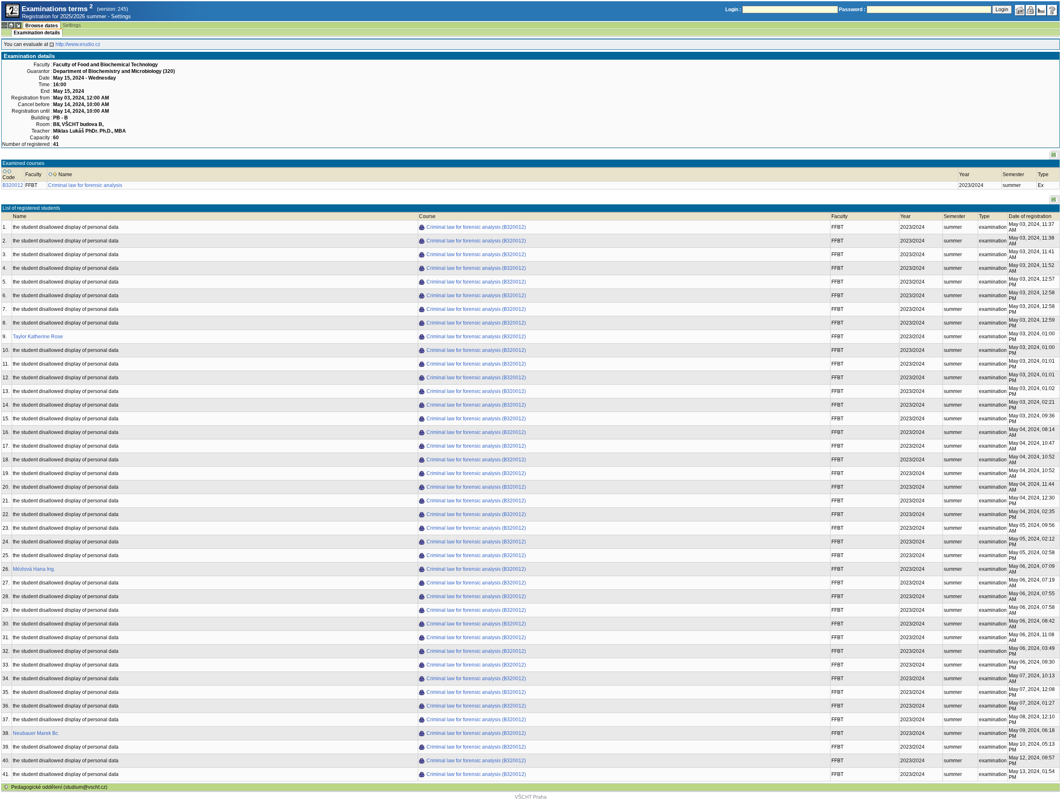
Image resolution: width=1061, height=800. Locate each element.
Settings (121, 16)
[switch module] (18, 25)
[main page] (1020, 10)
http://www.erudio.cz (78, 44)
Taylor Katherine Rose (38, 336)
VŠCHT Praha (531, 797)
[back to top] (6, 787)
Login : (733, 9)
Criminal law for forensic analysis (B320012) (476, 227)
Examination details (37, 33)
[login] (1030, 10)
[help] (1052, 10)
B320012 (12, 185)
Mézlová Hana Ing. (34, 569)
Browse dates (41, 26)
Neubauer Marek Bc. (36, 733)
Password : (852, 9)
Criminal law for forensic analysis (85, 185)
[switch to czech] (1041, 10)
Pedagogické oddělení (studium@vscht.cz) (59, 787)
